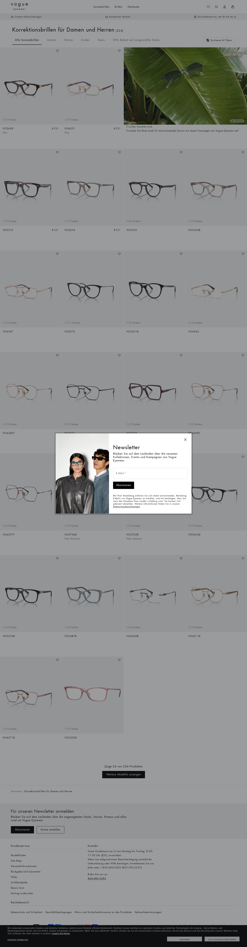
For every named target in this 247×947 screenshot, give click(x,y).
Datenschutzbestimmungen (126, 507)
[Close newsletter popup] (185, 439)
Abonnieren (123, 485)
